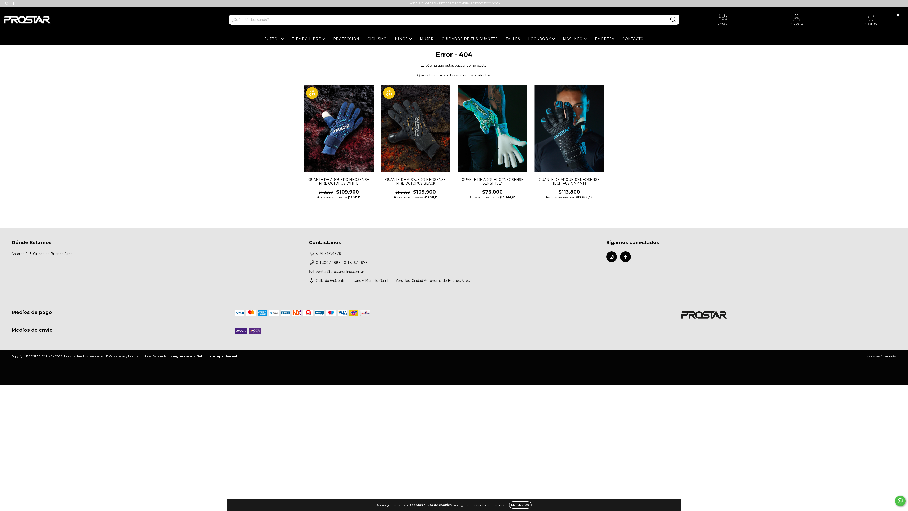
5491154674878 (328, 253)
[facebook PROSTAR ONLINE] (14, 3)
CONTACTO (633, 39)
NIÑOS (402, 39)
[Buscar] (673, 19)
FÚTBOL (272, 39)
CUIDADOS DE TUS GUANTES (470, 39)
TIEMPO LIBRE (307, 39)
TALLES (513, 39)
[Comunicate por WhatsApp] (900, 501)
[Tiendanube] (882, 356)
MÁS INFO (573, 39)
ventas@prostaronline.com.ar (340, 271)
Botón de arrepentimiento (218, 356)
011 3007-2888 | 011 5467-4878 (342, 262)
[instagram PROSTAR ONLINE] (7, 3)
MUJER (427, 39)
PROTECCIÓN (346, 39)
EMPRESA (604, 39)
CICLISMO (377, 39)
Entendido (520, 505)
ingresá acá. (182, 356)
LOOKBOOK (540, 39)
